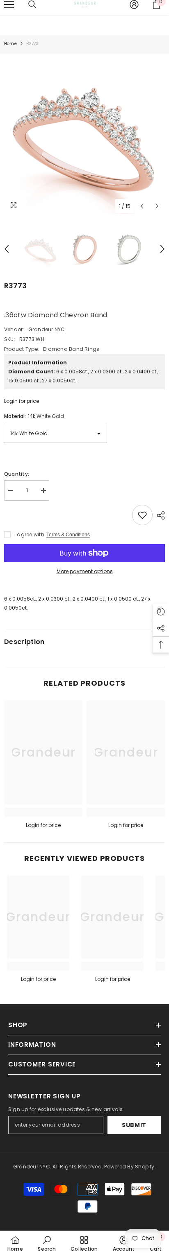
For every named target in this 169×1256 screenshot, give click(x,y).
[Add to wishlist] (142, 515)
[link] (43, 812)
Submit (134, 1125)
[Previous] (142, 206)
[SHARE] (159, 515)
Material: (34, 416)
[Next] (157, 206)
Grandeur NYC (46, 329)
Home (10, 44)
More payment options (85, 571)
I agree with (29, 534)
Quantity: (16, 473)
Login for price (21, 401)
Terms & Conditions (68, 535)
